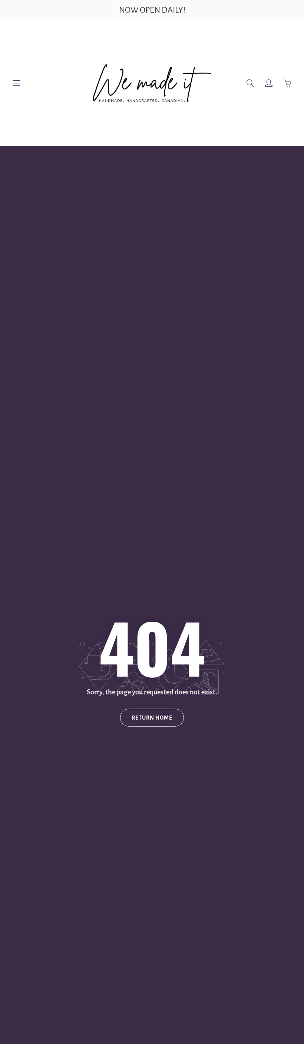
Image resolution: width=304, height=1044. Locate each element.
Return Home (152, 718)
